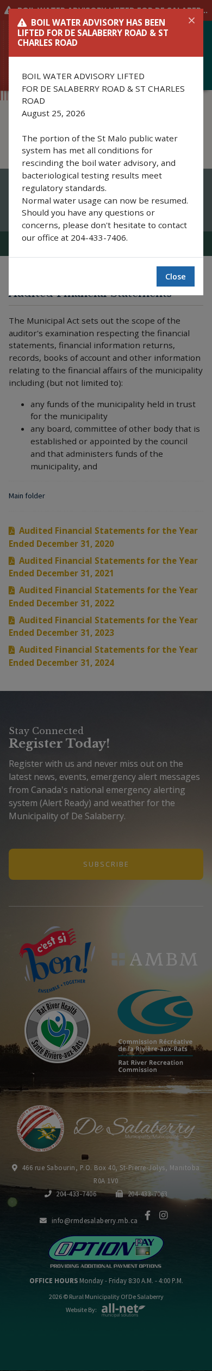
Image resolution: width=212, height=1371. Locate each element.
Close (175, 276)
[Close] (191, 20)
